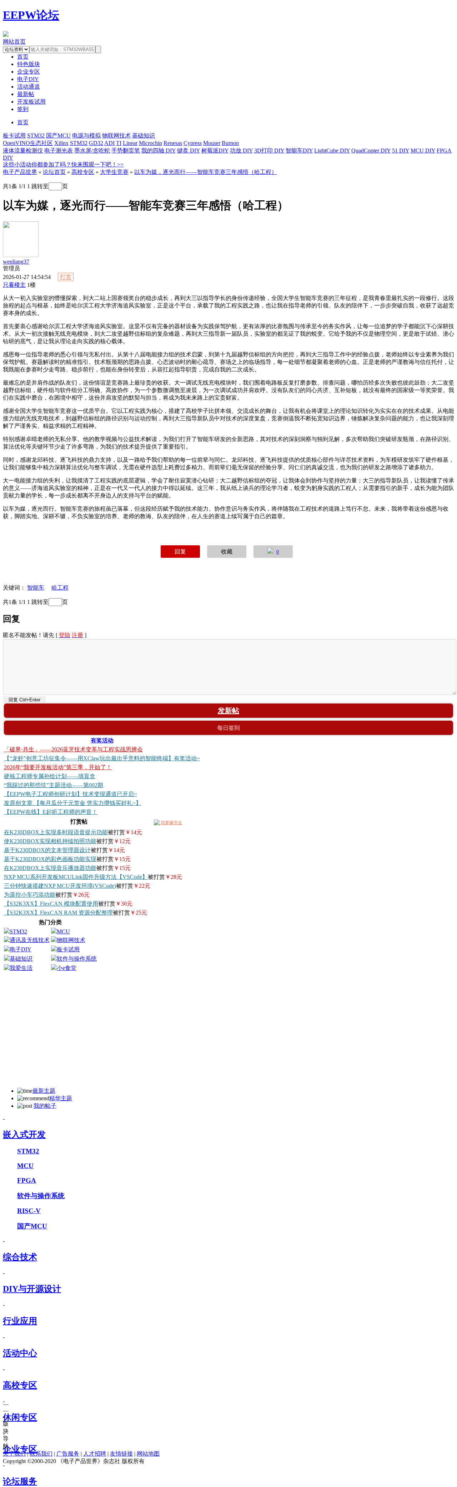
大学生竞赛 (114, 172)
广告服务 (67, 1454)
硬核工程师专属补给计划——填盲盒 (49, 776)
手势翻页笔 (125, 150)
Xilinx (61, 143)
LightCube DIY (332, 150)
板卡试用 (14, 135)
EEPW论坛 (31, 15)
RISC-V (29, 1211)
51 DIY (400, 150)
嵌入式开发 (24, 1134)
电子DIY (28, 79)
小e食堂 (66, 968)
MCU (63, 931)
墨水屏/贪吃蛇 (92, 150)
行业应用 (20, 1321)
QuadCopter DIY (371, 150)
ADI (109, 143)
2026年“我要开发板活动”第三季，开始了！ (58, 767)
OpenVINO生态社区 (28, 143)
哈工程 (60, 588)
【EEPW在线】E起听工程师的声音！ (50, 812)
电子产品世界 (20, 172)
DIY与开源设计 (32, 1288)
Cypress (193, 143)
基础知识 (143, 135)
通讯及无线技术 (30, 940)
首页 (23, 122)
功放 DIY (241, 150)
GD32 (96, 143)
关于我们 (14, 1454)
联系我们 (41, 1454)
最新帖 (25, 94)
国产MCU (58, 135)
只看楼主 (14, 285)
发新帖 (228, 711)
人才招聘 (94, 1454)
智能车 (35, 588)
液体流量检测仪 (23, 150)
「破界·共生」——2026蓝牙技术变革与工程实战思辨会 (73, 749)
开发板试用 (31, 102)
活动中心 (20, 1353)
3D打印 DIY (269, 150)
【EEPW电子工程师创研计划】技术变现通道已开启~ (70, 794)
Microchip (150, 143)
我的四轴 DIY (158, 150)
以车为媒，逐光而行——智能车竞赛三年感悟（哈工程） (205, 172)
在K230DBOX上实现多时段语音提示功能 (56, 832)
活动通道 (28, 87)
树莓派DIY (214, 150)
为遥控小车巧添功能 (29, 895)
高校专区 (82, 172)
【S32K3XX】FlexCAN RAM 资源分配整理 (58, 913)
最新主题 (43, 1091)
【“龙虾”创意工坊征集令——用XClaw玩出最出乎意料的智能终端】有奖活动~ (102, 758)
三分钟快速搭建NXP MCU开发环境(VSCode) (60, 886)
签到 (23, 109)
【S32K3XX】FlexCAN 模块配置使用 (51, 904)
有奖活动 (102, 740)
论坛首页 (54, 172)
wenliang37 (16, 262)
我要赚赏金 (171, 822)
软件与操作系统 (77, 959)
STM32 (36, 135)
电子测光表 (58, 150)
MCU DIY (423, 150)
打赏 (65, 277)
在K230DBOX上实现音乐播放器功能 (50, 868)
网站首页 (14, 42)
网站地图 (148, 1454)
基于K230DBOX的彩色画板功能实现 (50, 859)
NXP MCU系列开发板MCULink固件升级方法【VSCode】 (76, 877)
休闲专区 (20, 1417)
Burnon (230, 143)
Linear (130, 143)
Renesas (173, 143)
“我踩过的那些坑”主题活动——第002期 (53, 785)
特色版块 (28, 64)
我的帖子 (45, 1106)
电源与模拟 (86, 135)
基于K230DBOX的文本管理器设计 (47, 850)
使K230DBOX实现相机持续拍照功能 (50, 841)
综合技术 (20, 1257)
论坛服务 (20, 1481)
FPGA (26, 1180)
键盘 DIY (188, 150)
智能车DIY (299, 150)
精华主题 (60, 1098)
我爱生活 (21, 968)
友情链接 (121, 1454)
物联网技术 (116, 135)
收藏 (226, 552)
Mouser (211, 143)
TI (118, 143)
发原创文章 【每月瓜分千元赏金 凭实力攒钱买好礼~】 (72, 803)
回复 (180, 552)
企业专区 (28, 72)
